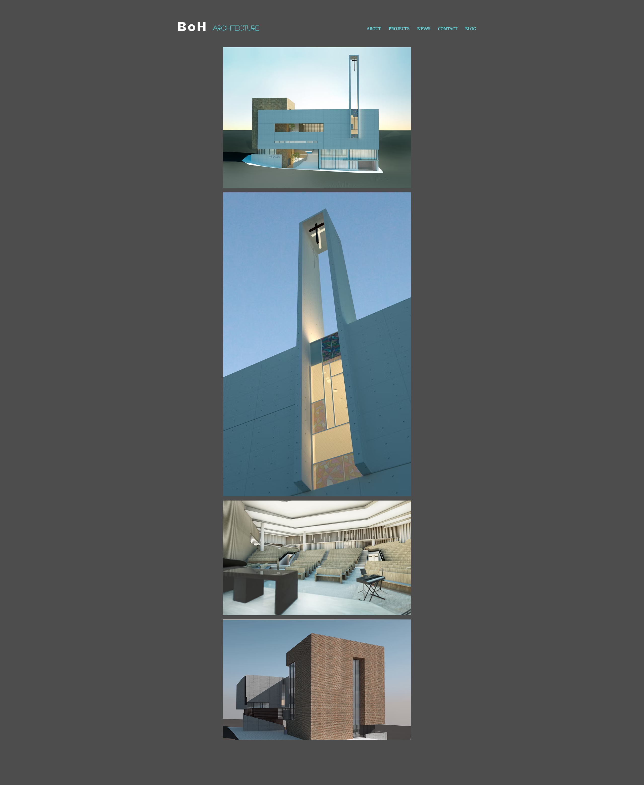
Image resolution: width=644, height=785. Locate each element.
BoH (192, 26)
